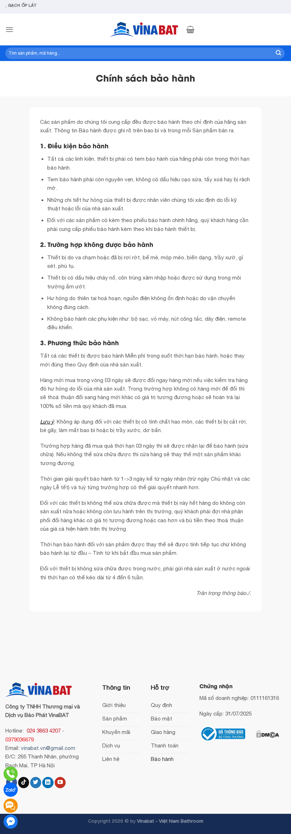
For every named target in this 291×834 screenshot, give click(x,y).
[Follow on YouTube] (60, 782)
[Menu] (9, 29)
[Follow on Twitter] (35, 782)
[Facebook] (11, 821)
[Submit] (278, 53)
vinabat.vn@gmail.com (48, 748)
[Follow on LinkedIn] (47, 782)
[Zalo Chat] (11, 790)
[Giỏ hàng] (190, 29)
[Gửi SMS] (11, 806)
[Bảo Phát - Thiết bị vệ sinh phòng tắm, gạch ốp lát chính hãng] (145, 29)
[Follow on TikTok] (23, 782)
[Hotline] (11, 774)
